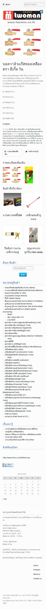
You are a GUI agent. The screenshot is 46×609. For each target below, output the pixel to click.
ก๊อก (32, 134)
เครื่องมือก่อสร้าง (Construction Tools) (19, 352)
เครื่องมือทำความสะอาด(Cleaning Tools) (19, 381)
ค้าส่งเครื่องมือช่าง (22, 138)
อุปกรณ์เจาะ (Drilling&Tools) (15, 344)
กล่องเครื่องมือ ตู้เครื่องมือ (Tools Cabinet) (20, 287)
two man (21, 134)
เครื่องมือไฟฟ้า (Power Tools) (16, 408)
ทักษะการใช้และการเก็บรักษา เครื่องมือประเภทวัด (23, 434)
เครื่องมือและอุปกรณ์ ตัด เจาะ (15, 395)
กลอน (9, 338)
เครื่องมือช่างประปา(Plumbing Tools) (18, 365)
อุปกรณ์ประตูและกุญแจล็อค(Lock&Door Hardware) (24, 336)
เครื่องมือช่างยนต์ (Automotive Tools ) (19, 368)
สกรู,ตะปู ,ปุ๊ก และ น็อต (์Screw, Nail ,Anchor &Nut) (23, 306)
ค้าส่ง (4, 138)
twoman (27, 134)
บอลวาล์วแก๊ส (31, 141)
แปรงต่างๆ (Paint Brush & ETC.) (16, 416)
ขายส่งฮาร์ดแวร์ (8, 136)
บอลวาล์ (8, 141)
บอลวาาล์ (39, 143)
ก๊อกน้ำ (11, 129)
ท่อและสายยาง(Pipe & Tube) (15, 293)
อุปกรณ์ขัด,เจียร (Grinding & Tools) (18, 325)
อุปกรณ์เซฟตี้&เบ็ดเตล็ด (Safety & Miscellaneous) (23, 346)
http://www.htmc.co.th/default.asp (16, 457)
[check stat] (8, 465)
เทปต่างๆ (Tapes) (11, 414)
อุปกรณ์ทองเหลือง (11, 333)
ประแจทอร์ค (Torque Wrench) (16, 295)
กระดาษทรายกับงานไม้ (13, 437)
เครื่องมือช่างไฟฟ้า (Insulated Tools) (18, 373)
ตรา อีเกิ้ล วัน (32, 138)
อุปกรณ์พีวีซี (9, 341)
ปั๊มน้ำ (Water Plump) (12, 298)
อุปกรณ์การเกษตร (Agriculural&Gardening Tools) (23, 322)
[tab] (12, 152)
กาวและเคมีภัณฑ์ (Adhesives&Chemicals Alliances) (24, 290)
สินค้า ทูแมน (15, 145)
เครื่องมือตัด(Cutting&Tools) (15, 379)
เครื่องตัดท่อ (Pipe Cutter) (14, 349)
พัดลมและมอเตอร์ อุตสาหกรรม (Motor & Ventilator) (24, 301)
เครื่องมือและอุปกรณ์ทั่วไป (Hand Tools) (19, 403)
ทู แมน (39, 138)
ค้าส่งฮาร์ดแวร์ (11, 138)
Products (36, 570)
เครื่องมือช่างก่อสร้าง (12, 363)
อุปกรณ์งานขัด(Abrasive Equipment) (18, 328)
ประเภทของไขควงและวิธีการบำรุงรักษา (19, 440)
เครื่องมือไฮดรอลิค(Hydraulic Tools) (18, 411)
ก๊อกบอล (36, 134)
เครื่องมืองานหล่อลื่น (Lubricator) (17, 360)
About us (36, 574)
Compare (6, 124)
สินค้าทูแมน (23, 145)
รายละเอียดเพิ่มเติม (11, 152)
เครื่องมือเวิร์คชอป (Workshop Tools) (18, 387)
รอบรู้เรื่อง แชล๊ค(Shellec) (14, 431)
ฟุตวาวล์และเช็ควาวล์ (20, 129)
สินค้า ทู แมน (7, 145)
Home (35, 565)
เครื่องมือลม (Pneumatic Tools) (16, 384)
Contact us (37, 578)
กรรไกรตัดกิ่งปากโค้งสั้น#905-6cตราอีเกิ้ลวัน (21, 429)
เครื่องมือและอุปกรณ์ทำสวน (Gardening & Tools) (23, 405)
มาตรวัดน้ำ (11, 320)
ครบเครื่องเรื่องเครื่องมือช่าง (34, 136)
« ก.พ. (5, 499)
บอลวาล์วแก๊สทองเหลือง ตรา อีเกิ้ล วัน (23, 143)
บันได (9, 357)
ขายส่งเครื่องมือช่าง (19, 136)
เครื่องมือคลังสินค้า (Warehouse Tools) (19, 355)
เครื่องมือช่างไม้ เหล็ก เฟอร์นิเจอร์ (17, 376)
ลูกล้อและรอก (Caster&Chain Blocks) (18, 304)
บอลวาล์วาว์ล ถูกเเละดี (19, 141)
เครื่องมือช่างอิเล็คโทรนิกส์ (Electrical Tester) (21, 371)
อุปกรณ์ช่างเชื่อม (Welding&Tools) (17, 330)
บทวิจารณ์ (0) (33, 151)
